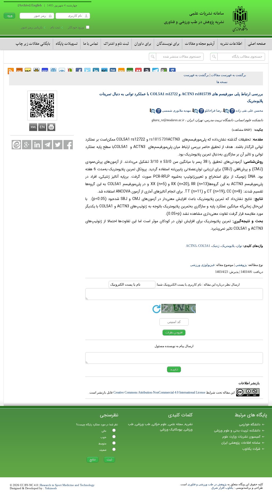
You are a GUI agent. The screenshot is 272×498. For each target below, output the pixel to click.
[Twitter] (57, 144)
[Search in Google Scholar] (232, 112)
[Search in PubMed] (226, 112)
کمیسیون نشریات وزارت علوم (241, 436)
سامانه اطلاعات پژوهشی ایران (240, 442)
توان (239, 246)
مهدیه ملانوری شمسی (176, 110)
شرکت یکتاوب (251, 448)
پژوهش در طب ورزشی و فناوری (207, 484)
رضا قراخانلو (213, 110)
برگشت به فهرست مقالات (228, 75)
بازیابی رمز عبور (31, 27)
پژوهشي (241, 265)
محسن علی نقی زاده (249, 110)
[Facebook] (68, 144)
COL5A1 (204, 246)
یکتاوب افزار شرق (222, 487)
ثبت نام (55, 27)
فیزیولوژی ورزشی (202, 265)
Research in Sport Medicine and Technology (67, 485)
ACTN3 (191, 246)
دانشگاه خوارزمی (249, 424)
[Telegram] (47, 144)
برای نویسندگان (168, 43)
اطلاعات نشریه (231, 43)
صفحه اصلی (257, 43)
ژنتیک (215, 246)
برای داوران (142, 43)
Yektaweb (51, 488)
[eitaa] (16, 144)
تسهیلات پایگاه (67, 43)
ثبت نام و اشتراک (116, 43)
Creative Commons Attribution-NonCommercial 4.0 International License (159, 392)
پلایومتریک (228, 246)
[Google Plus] (26, 144)
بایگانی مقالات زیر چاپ (33, 43)
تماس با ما (90, 43)
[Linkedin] (37, 144)
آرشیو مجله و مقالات (200, 43)
